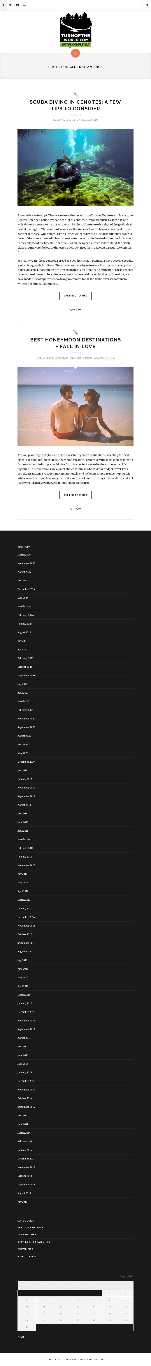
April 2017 (22, 891)
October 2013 (24, 1176)
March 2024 (24, 606)
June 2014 (22, 1124)
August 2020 (24, 735)
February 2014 (25, 1141)
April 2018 (23, 830)
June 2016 (22, 968)
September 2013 (26, 1184)
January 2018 (24, 856)
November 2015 (26, 1020)
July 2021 (22, 684)
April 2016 (23, 986)
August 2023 (24, 632)
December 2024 (26, 589)
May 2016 (22, 977)
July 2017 (22, 874)
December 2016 (26, 917)
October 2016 (24, 934)
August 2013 (24, 1193)
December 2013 (26, 1158)
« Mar (20, 1336)
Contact (100, 1359)
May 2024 (22, 597)
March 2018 (24, 839)
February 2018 (25, 848)
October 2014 (24, 1098)
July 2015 (22, 1046)
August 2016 (24, 951)
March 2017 (23, 899)
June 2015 (22, 1055)
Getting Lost (26, 1234)
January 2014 (24, 1150)
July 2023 (22, 641)
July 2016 (22, 960)
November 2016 (26, 925)
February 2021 (25, 710)
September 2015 (26, 1029)
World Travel (26, 1256)
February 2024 (25, 615)
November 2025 (26, 563)
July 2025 (22, 580)
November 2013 (26, 1167)
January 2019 (24, 779)
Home (49, 1359)
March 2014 (23, 1132)
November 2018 (26, 787)
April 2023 (23, 649)
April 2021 (22, 692)
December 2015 (26, 1012)
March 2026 (24, 554)
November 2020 (26, 718)
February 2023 (25, 658)
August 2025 (24, 572)
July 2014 (22, 1115)
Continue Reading (76, 296)
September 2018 (26, 796)
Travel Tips (59, 120)
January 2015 (24, 1072)
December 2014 (26, 1081)
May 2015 (22, 1063)
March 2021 (23, 701)
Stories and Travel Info (68, 358)
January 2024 (24, 623)
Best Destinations (45, 358)
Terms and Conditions (79, 1359)
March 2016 (24, 994)
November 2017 (26, 865)
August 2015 (24, 1037)
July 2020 (22, 744)
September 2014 (26, 1107)
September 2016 (26, 943)
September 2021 (26, 675)
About (59, 1359)
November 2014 (26, 1089)
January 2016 (24, 1003)
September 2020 (26, 727)
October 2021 (24, 666)
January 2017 (24, 908)
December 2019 (26, 761)
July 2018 (22, 813)
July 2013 (22, 1201)
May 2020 (22, 753)
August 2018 (24, 805)
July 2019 (22, 770)
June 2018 (22, 822)
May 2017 (22, 882)
